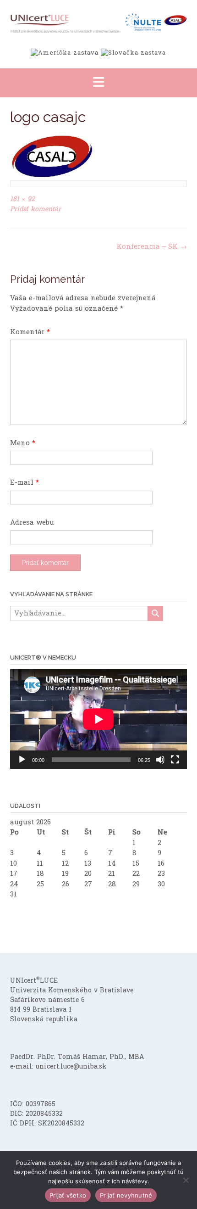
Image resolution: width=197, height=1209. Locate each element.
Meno (22, 443)
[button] (98, 83)
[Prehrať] (22, 759)
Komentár (30, 332)
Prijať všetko (67, 1195)
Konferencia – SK (151, 247)
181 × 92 (22, 199)
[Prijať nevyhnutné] (185, 1180)
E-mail (24, 482)
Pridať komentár (35, 209)
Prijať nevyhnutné (126, 1195)
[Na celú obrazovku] (175, 759)
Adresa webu (32, 522)
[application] (98, 719)
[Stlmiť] (160, 759)
